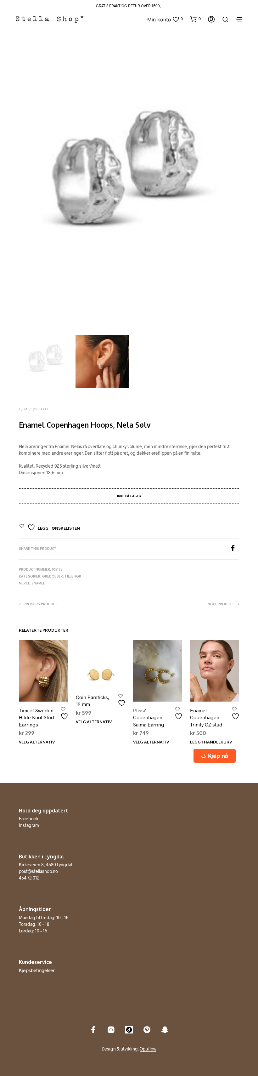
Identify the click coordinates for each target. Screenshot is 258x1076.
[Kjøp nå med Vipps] (215, 756)
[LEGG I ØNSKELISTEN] (65, 713)
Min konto (159, 19)
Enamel (38, 583)
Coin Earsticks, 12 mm (92, 700)
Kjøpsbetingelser (37, 970)
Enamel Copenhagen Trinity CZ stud (206, 717)
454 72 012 (29, 877)
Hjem (23, 409)
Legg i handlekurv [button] (211, 741)
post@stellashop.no (38, 871)
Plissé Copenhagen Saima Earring (148, 717)
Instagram (29, 825)
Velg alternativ (37, 741)
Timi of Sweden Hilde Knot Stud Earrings (36, 717)
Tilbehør (72, 576)
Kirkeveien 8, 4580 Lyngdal (45, 864)
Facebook (28, 818)
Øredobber (42, 409)
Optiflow (148, 1048)
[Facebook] (234, 549)
